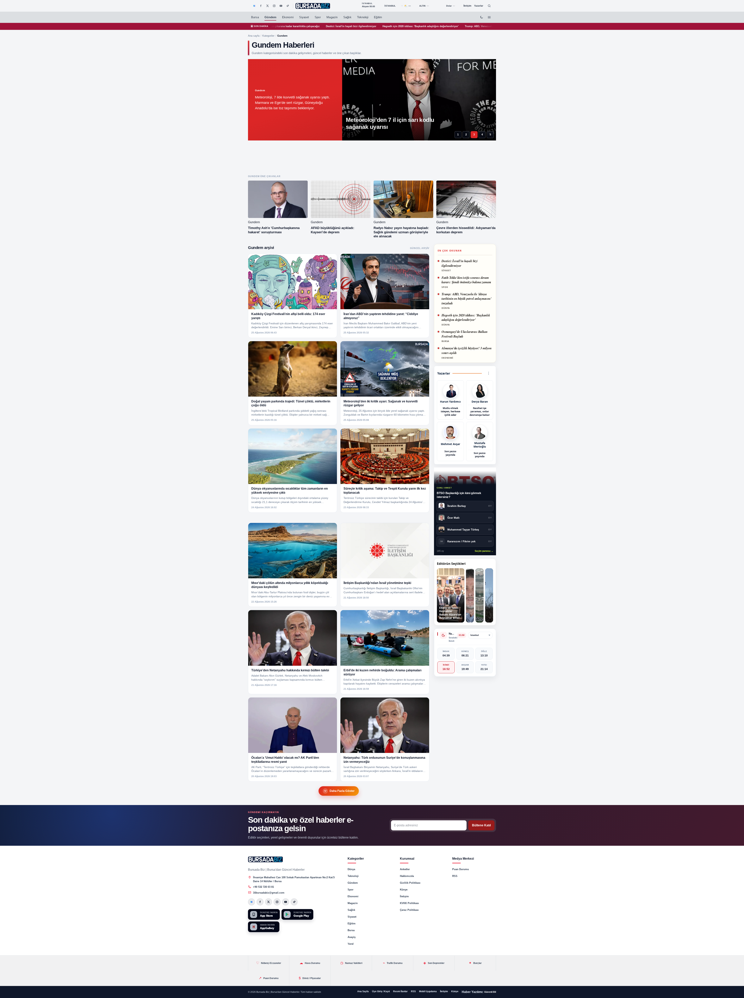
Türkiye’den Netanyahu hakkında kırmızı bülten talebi (290, 670)
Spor (318, 17)
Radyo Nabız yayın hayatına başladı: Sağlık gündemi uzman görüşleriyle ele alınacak (401, 232)
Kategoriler (268, 35)
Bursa (255, 17)
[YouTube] (281, 6)
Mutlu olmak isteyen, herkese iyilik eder (450, 411)
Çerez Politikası (409, 909)
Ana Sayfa (363, 991)
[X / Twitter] (267, 6)
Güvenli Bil (490, 992)
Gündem (270, 17)
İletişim (467, 5)
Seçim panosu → (484, 551)
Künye (403, 889)
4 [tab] (482, 134)
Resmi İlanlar (400, 991)
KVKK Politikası (409, 903)
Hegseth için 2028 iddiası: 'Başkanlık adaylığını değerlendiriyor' (322, 26)
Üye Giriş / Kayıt (381, 991)
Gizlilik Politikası (410, 882)
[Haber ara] (489, 5)
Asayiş (352, 937)
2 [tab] (466, 134)
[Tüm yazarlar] (488, 373)
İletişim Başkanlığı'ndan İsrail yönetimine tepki (377, 583)
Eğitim (378, 17)
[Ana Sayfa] (312, 6)
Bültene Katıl (481, 825)
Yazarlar (478, 5)
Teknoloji (362, 17)
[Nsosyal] (254, 6)
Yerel (351, 943)
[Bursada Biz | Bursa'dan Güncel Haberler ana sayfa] (265, 859)
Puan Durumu (460, 869)
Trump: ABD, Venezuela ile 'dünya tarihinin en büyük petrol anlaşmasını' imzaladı (415, 26)
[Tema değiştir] (481, 17)
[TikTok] (287, 6)
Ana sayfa (253, 35)
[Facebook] (261, 6)
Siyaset (304, 17)
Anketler (405, 869)
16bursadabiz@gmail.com (268, 892)
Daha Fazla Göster (342, 790)
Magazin (332, 17)
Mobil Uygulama (428, 991)
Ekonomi (288, 17)
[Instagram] (274, 6)
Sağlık (347, 17)
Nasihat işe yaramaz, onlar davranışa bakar (480, 411)
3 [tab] (474, 134)
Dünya (351, 869)
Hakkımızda (407, 876)
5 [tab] (490, 134)
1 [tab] (458, 134)
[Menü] (489, 17)
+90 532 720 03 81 (263, 886)
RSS (454, 876)
